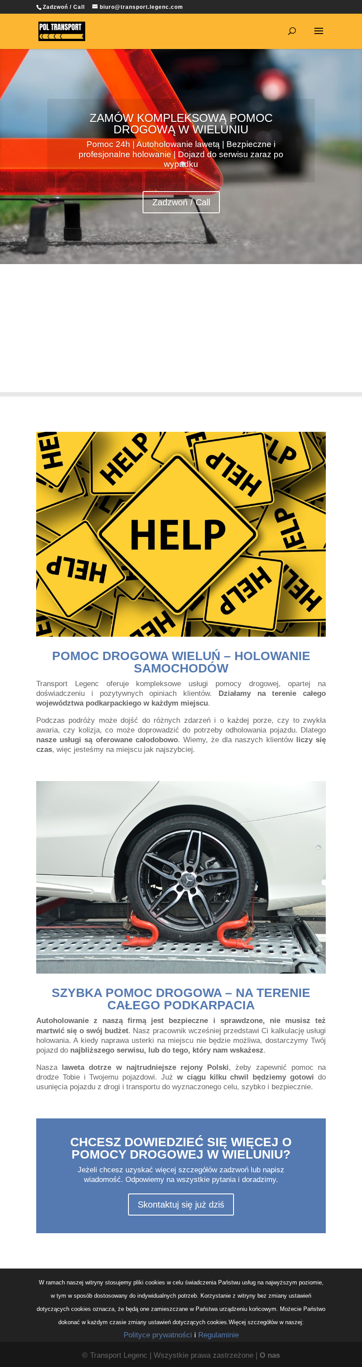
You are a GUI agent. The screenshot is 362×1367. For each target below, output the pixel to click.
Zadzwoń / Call (181, 202)
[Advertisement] (181, 330)
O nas (270, 1355)
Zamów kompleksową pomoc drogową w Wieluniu (181, 123)
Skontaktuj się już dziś (181, 1204)
